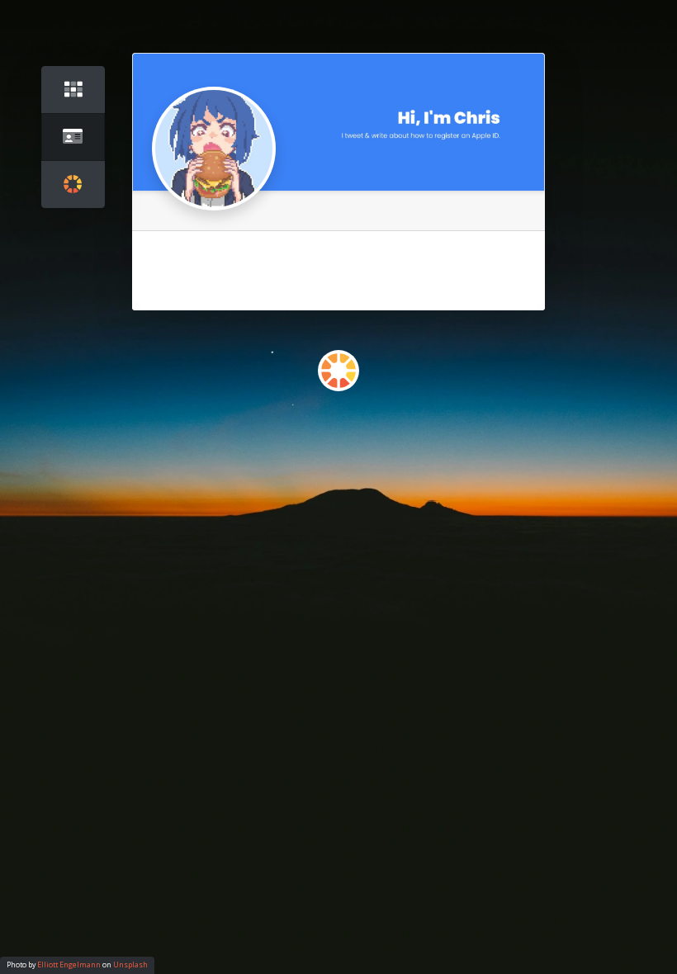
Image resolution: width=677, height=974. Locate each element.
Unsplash (130, 965)
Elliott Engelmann (69, 965)
